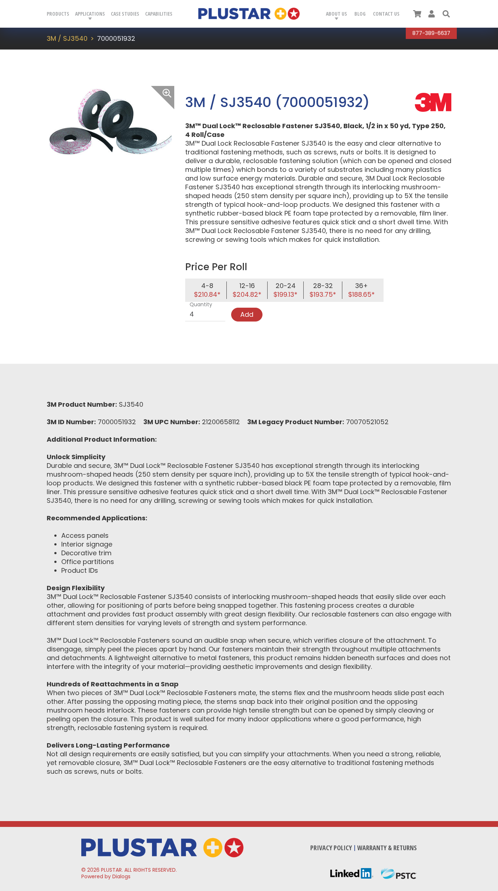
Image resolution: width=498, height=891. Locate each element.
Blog (360, 13)
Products (58, 13)
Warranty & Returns (387, 847)
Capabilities (158, 13)
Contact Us (386, 13)
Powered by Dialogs (106, 876)
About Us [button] (336, 13)
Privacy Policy (331, 847)
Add (246, 314)
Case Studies (125, 13)
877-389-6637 (431, 33)
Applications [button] (90, 13)
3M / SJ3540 (67, 38)
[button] (446, 14)
